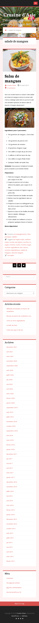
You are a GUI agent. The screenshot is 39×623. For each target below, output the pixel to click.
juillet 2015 (10, 538)
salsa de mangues (17, 253)
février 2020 (10, 398)
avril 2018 (9, 435)
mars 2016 (10, 505)
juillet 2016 (10, 491)
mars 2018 (10, 440)
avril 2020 (9, 389)
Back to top (19, 603)
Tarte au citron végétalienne (15, 321)
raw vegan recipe (18, 239)
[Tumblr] (19, 265)
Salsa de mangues (13, 78)
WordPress (15, 616)
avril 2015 (9, 552)
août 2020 (9, 370)
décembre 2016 (11, 482)
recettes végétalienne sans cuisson (16, 247)
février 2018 (10, 445)
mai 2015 (9, 547)
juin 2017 (9, 459)
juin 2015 (9, 542)
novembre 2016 (11, 487)
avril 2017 (9, 468)
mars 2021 (10, 356)
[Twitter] (24, 265)
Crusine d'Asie (20, 14)
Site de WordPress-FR (13, 592)
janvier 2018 (10, 449)
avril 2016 (9, 501)
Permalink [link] (10, 255)
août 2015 (9, 533)
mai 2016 (9, 496)
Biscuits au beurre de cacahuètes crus (18, 316)
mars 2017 (10, 473)
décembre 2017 (11, 454)
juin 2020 (9, 380)
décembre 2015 (11, 519)
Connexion (9, 578)
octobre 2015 (10, 528)
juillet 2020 (10, 375)
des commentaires (13, 587)
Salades (14, 237)
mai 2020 (9, 384)
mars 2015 (10, 556)
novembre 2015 (11, 524)
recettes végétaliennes (12, 250)
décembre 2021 (11, 347)
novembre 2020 (11, 361)
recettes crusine (14, 245)
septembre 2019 (12, 407)
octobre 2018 (10, 426)
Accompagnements (20, 234)
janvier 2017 (10, 477)
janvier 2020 (10, 403)
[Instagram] (14, 265)
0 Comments (11, 88)
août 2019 (9, 412)
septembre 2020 (12, 366)
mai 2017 (9, 463)
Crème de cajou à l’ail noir (14, 330)
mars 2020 (10, 394)
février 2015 (10, 561)
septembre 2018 (12, 431)
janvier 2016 (10, 514)
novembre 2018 (11, 421)
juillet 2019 (10, 417)
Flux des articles (13, 583)
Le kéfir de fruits (11, 325)
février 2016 (10, 510)
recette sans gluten (16, 242)
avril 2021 (9, 352)
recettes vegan (26, 245)
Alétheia (24, 616)
